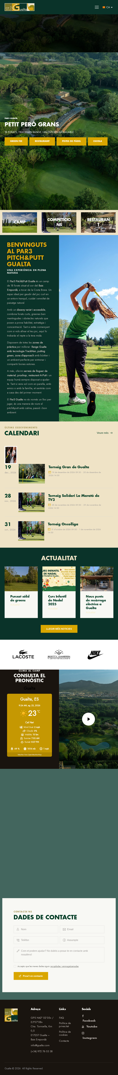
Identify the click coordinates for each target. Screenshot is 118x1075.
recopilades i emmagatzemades (64, 966)
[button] (97, 7)
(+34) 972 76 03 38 (42, 1051)
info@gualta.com (40, 1045)
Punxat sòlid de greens (19, 598)
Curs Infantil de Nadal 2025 (57, 600)
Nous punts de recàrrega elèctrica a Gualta (96, 602)
